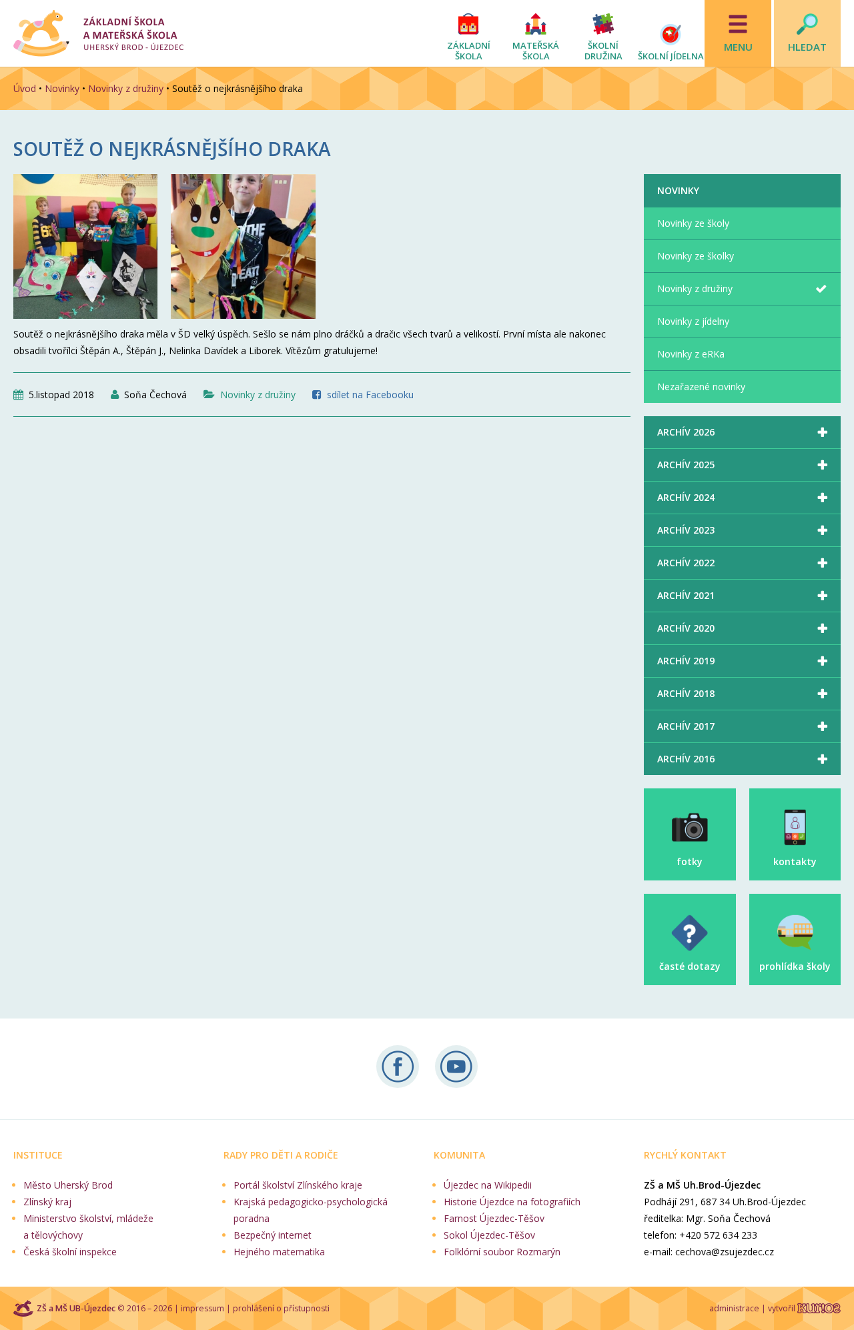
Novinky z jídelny (693, 321)
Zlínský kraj (47, 1201)
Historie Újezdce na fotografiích (512, 1201)
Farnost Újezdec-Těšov (494, 1218)
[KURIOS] (819, 1308)
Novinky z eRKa (691, 354)
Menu (738, 46)
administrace (734, 1308)
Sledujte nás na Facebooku (397, 1066)
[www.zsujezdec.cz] (98, 33)
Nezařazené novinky (701, 386)
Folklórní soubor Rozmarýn (502, 1251)
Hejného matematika (279, 1251)
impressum (202, 1308)
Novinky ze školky (695, 255)
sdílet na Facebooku (370, 394)
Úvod (24, 88)
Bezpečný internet (273, 1235)
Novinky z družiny (125, 88)
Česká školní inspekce (70, 1251)
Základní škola (468, 50)
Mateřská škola (535, 50)
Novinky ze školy (693, 223)
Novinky (62, 88)
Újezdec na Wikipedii (488, 1185)
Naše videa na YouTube (456, 1066)
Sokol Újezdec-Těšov (489, 1235)
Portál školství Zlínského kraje (298, 1185)
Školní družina (603, 50)
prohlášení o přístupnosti (281, 1308)
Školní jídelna (671, 56)
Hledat (807, 46)
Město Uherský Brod (68, 1185)
